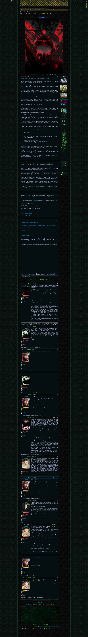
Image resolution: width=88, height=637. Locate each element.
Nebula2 (23, 114)
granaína (26, 458)
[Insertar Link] (42, 604)
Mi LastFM (64, 155)
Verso (26, 502)
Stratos (64, 135)
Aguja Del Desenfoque (25, 76)
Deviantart (64, 151)
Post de (23, 283)
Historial (47, 9)
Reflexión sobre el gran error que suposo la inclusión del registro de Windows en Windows (38, 225)
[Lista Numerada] (37, 604)
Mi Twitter (64, 159)
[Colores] (31, 604)
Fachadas (23, 230)
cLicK (23, 302)
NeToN (46, 279)
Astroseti (64, 144)
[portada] (86, 2)
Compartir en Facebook (51, 74)
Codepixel (64, 132)
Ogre (22, 107)
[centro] (86, 5)
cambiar (29, 9)
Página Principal (38, 9)
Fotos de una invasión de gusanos (28, 227)
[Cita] (39, 604)
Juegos (32, 158)
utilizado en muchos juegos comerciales (48, 116)
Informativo (52, 417)
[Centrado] (33, 604)
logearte (37, 11)
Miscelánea (23, 217)
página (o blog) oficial (51, 274)
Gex (26, 419)
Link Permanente (35, 74)
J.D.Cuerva (64, 145)
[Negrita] (27, 604)
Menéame (64, 128)
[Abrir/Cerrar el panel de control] (11, 1)
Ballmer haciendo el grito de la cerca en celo (30, 210)
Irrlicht (23, 121)
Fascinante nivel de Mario (26, 220)
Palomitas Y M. (64, 147)
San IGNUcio (34, 492)
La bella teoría (64, 141)
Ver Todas (64, 115)
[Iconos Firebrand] (44, 604)
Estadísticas (53, 9)
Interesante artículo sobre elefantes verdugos (30, 222)
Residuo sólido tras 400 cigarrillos (28, 232)
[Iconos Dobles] (45, 604)
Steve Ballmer (36, 200)
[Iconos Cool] (51, 604)
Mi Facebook (64, 158)
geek (37, 556)
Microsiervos (64, 138)
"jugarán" (38, 302)
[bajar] (86, 8)
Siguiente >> (65, 74)
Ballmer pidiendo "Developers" (27, 213)
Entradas (43, 9)
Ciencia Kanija (64, 142)
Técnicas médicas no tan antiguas (28, 235)
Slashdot (63, 129)
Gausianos (64, 143)
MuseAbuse (64, 153)
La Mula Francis (64, 140)
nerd (40, 556)
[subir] (86, 4)
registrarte (33, 11)
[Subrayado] (30, 604)
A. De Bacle (26, 328)
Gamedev (64, 134)
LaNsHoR (35, 13)
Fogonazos (64, 137)
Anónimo (40, 602)
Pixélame (64, 133)
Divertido (53, 524)
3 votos (48, 281)
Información (64, 174)
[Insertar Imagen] (40, 604)
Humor (27, 215)
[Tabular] (34, 604)
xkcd (64, 149)
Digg (64, 130)
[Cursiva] (28, 604)
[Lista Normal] (36, 604)
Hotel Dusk (56, 167)
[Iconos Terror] (50, 604)
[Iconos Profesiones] (48, 604)
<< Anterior (22, 74)
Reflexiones (36, 158)
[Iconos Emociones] (47, 604)
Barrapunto (64, 127)
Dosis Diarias (63, 148)
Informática (28, 158)
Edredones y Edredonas (25, 192)
